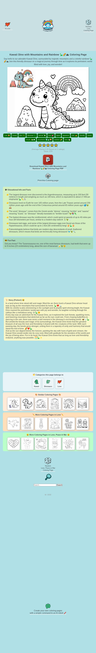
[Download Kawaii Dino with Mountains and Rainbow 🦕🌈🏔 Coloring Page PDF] (48, 160)
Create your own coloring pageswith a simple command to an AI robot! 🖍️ (48, 612)
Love (59, 386)
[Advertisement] (48, 273)
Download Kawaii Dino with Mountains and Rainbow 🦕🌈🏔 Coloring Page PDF (48, 167)
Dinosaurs (48, 386)
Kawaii (36, 386)
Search (59, 485)
